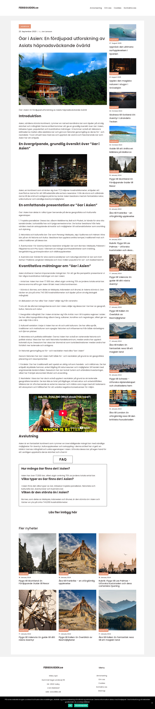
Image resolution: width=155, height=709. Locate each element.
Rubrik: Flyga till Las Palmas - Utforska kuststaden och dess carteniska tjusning (120, 247)
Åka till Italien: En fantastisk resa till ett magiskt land (121, 348)
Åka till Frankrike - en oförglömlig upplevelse (121, 214)
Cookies (117, 8)
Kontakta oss (130, 8)
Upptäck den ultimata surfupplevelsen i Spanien (121, 50)
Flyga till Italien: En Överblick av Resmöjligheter (119, 314)
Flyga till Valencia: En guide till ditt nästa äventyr (120, 281)
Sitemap (101, 691)
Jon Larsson (46, 31)
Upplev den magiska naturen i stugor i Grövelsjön (120, 84)
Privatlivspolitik (81, 705)
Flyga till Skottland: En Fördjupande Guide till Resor (121, 182)
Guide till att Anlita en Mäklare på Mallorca (121, 150)
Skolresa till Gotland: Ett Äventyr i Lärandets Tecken (122, 118)
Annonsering (96, 8)
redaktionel (25, 26)
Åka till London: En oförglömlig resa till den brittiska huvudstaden (122, 416)
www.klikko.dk (55, 692)
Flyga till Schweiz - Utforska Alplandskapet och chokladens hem (122, 382)
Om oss (107, 8)
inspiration (114, 40)
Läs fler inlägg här (63, 512)
